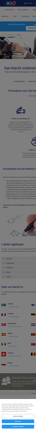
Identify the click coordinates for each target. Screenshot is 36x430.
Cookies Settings (18, 416)
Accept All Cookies (18, 426)
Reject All (18, 421)
